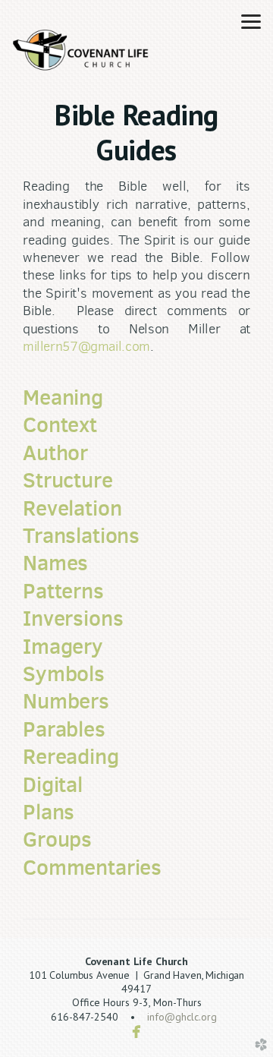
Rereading (71, 756)
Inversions (73, 618)
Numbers (66, 700)
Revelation (72, 508)
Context (60, 424)
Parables (64, 729)
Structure (68, 479)
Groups (57, 839)
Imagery (63, 646)
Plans (48, 811)
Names (55, 562)
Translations (81, 535)
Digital (53, 784)
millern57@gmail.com (86, 346)
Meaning (63, 397)
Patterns (63, 590)
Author (55, 452)
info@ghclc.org (182, 1017)
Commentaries (92, 867)
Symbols (64, 673)
